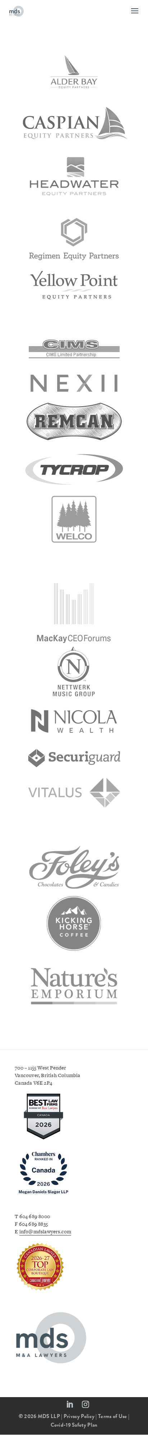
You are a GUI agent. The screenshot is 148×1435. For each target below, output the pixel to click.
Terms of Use (112, 1416)
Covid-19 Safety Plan (74, 1425)
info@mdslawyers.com (45, 1231)
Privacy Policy (79, 1416)
